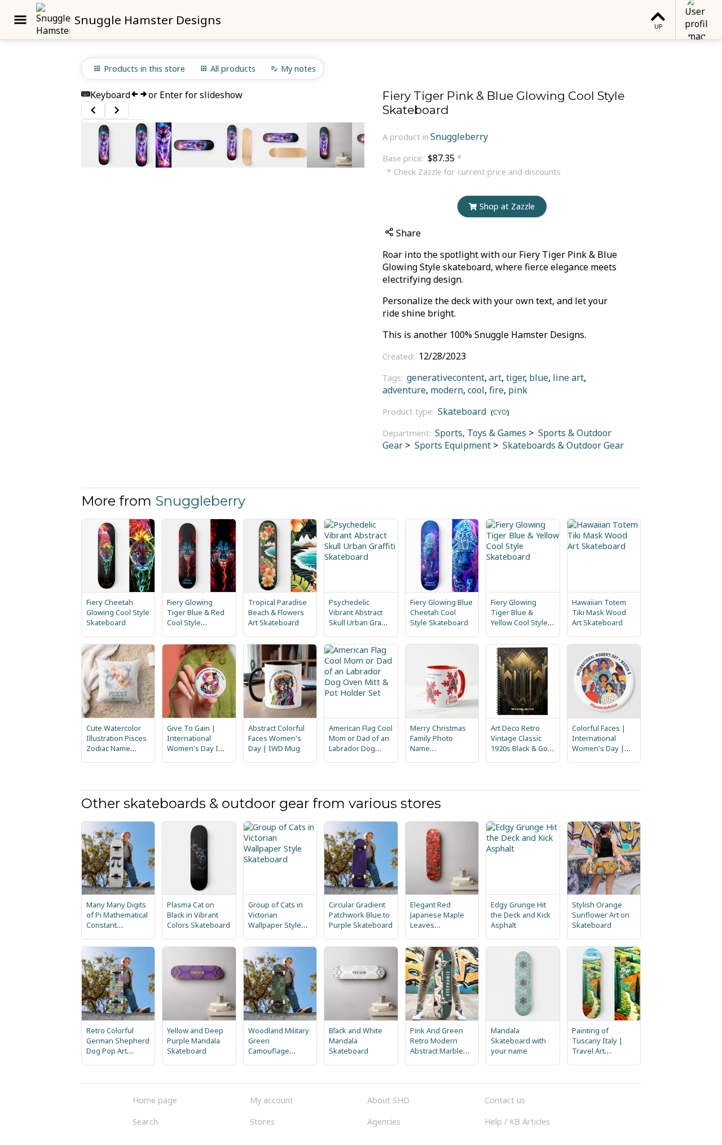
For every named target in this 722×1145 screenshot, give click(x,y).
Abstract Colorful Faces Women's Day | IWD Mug (276, 738)
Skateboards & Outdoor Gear (562, 445)
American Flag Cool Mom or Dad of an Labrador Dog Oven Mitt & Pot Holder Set (361, 748)
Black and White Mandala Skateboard (355, 1040)
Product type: (409, 411)
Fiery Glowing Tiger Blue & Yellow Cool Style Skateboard (519, 617)
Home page (155, 1100)
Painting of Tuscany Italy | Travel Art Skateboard (597, 1045)
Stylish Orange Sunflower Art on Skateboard (600, 915)
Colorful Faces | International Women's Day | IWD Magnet (599, 743)
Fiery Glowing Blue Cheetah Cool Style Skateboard (441, 612)
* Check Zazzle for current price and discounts (474, 171)
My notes (298, 68)
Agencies (383, 1121)
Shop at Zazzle (507, 206)
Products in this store (144, 68)
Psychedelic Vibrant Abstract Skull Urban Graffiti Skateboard (360, 617)
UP (658, 26)
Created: (399, 356)
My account (271, 1100)
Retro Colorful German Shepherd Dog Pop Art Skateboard (117, 1045)
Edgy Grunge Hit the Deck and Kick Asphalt (521, 915)
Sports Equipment (451, 445)
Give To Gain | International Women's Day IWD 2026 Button (198, 743)
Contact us (505, 1100)
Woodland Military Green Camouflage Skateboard (278, 1045)
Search (145, 1121)
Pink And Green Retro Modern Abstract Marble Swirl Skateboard (439, 1045)
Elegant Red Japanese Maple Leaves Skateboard (437, 920)
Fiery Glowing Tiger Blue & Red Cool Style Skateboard (195, 617)
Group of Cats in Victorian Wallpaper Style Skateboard (275, 920)
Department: (407, 433)
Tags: (393, 377)
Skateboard (462, 411)
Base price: (404, 158)
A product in (405, 136)
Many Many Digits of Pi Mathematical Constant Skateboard (117, 920)
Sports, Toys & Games (480, 433)
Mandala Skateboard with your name (518, 1040)
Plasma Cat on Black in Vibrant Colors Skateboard (198, 915)
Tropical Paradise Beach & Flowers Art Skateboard (277, 612)
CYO (500, 412)
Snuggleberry (459, 136)
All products (233, 68)
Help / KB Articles (517, 1121)
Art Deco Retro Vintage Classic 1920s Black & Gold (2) (522, 743)
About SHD (388, 1100)
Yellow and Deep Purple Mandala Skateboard (195, 1040)
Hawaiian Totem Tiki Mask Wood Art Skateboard (599, 612)
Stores (262, 1121)
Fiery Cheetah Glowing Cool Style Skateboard (117, 612)
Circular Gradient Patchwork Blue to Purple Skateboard (361, 915)
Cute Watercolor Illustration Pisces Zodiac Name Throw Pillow (116, 743)
